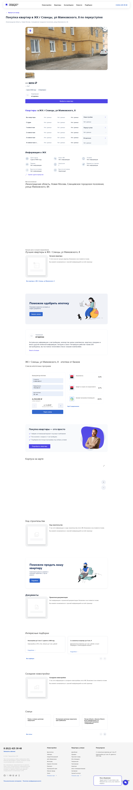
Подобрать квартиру (39, 446)
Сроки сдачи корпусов (35, 174)
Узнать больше (34, 350)
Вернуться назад (13, 12)
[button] (40, 281)
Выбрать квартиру (66, 101)
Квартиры (30, 110)
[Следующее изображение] (105, 48)
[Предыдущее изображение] (28, 48)
